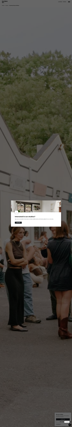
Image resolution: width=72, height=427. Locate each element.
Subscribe (18, 222)
